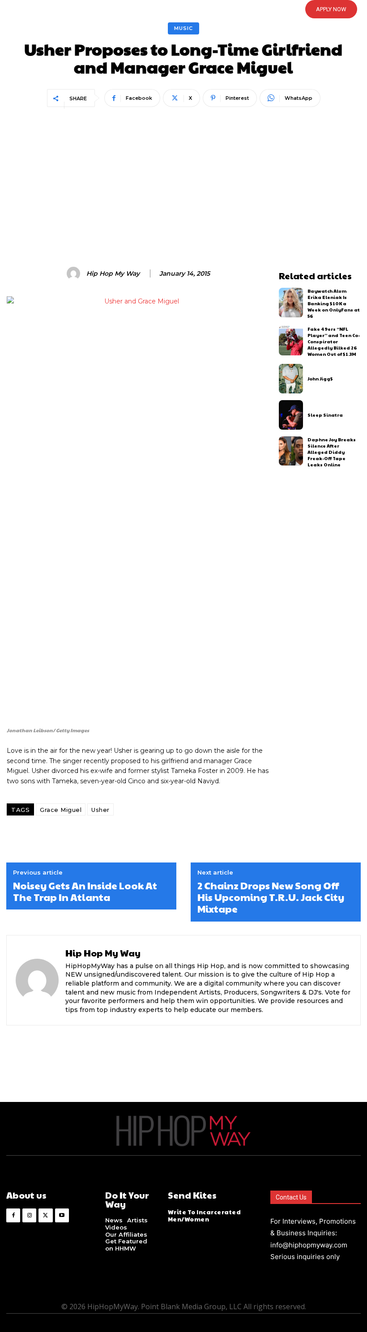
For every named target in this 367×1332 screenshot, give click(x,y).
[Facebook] (13, 1215)
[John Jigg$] (291, 378)
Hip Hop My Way (113, 274)
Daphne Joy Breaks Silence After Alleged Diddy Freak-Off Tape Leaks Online (331, 452)
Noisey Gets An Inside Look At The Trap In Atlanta (85, 891)
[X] (45, 1215)
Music (183, 28)
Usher (100, 809)
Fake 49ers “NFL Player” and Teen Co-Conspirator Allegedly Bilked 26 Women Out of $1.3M (333, 341)
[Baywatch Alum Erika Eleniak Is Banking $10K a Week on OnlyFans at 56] (291, 302)
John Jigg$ (320, 379)
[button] (168, 9)
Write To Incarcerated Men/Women (204, 1215)
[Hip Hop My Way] (75, 273)
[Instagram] (29, 1215)
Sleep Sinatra (325, 415)
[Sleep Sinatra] (291, 415)
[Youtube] (62, 1215)
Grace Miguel (60, 809)
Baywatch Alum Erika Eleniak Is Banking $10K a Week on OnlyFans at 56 (333, 303)
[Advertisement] (183, 177)
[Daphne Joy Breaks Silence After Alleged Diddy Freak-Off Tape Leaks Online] (291, 451)
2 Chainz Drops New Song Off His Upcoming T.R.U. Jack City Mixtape (270, 897)
